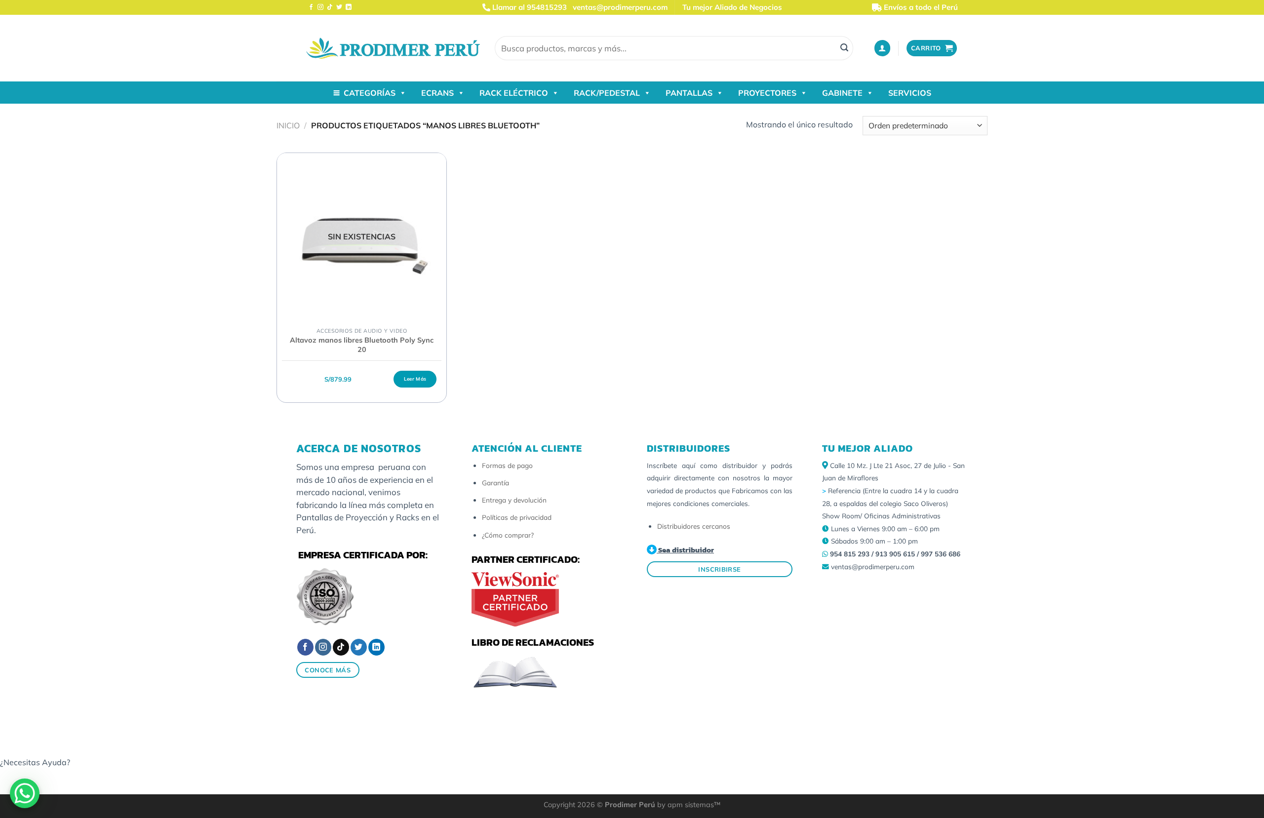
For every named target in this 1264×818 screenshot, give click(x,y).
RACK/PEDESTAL (607, 93)
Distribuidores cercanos (693, 526)
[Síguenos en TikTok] (330, 7)
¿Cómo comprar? (508, 535)
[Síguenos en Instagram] (320, 7)
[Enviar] (844, 48)
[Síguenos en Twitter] (339, 7)
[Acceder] (882, 48)
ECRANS (437, 93)
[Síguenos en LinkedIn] (349, 7)
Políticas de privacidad (517, 517)
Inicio (288, 125)
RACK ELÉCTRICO (513, 93)
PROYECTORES (767, 93)
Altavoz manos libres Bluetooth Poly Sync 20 (362, 345)
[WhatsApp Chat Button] (25, 793)
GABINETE (842, 93)
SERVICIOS (909, 93)
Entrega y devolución (514, 500)
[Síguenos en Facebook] (311, 7)
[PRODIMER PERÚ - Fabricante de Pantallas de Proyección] (393, 48)
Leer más (415, 379)
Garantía (495, 482)
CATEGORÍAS (369, 93)
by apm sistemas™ (687, 804)
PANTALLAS (689, 93)
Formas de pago (507, 465)
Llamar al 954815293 (528, 7)
